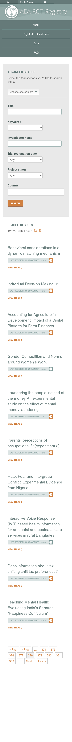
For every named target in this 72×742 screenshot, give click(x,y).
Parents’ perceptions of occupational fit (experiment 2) (33, 442)
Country (13, 185)
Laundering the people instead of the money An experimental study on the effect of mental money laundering (36, 401)
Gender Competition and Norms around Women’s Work (35, 358)
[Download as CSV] (40, 231)
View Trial (14, 267)
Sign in (9, 1)
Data (36, 43)
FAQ (36, 52)
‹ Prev (25, 649)
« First (13, 649)
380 (49, 655)
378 (30, 655)
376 (11, 655)
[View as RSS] (35, 231)
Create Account (27, 1)
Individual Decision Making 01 (33, 283)
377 (21, 655)
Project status (17, 169)
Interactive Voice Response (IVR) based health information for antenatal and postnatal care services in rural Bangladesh (35, 526)
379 (39, 655)
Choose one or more (21, 92)
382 (11, 661)
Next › (30, 661)
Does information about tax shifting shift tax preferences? (33, 568)
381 (58, 655)
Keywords (14, 122)
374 (43, 649)
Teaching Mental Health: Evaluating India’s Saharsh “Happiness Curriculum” (31, 607)
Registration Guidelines (36, 34)
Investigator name (20, 138)
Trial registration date (22, 153)
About (36, 25)
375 (53, 649)
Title (11, 106)
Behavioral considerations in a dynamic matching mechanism (34, 250)
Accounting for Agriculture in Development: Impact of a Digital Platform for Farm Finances (35, 319)
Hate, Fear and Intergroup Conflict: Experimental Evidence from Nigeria (35, 481)
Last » (42, 661)
